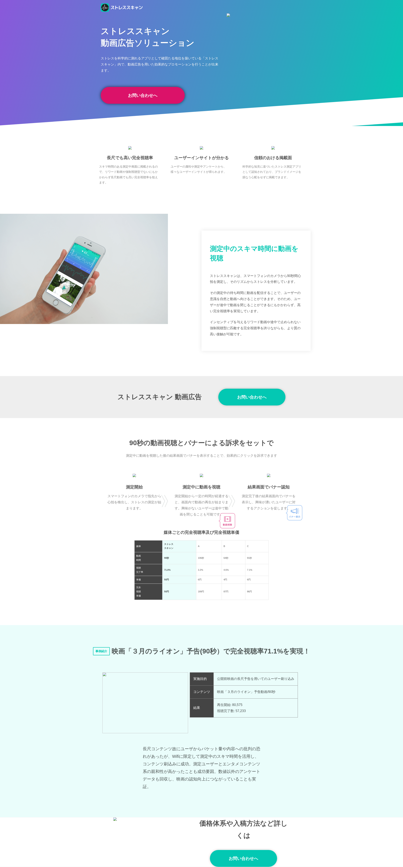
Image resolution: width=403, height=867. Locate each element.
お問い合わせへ (142, 95)
